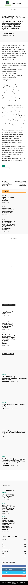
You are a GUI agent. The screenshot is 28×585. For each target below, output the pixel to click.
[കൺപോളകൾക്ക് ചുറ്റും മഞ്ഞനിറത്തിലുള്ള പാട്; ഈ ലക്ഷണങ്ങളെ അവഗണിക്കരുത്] (14, 365)
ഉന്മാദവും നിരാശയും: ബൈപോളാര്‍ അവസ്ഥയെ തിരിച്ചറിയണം (20, 183)
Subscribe (23, 575)
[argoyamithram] (3, 33)
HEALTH (4, 16)
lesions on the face (5, 168)
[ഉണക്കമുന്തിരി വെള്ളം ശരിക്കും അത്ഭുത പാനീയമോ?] (21, 199)
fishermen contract (15, 165)
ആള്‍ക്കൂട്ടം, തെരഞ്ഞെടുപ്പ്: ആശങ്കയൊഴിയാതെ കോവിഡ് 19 (7, 183)
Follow (23, 569)
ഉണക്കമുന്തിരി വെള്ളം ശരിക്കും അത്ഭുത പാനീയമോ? (8, 199)
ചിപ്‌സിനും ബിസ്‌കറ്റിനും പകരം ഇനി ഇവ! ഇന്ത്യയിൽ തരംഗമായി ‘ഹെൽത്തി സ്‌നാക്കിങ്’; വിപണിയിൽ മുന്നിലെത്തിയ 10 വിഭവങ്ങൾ (8, 225)
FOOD (3, 206)
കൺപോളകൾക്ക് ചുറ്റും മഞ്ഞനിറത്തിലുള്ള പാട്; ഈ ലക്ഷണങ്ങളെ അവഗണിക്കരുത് (14, 378)
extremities (8, 165)
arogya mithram (5, 381)
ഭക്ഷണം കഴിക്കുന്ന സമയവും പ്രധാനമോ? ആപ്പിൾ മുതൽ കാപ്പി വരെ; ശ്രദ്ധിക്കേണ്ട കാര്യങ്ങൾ (8, 211)
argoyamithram (10, 33)
